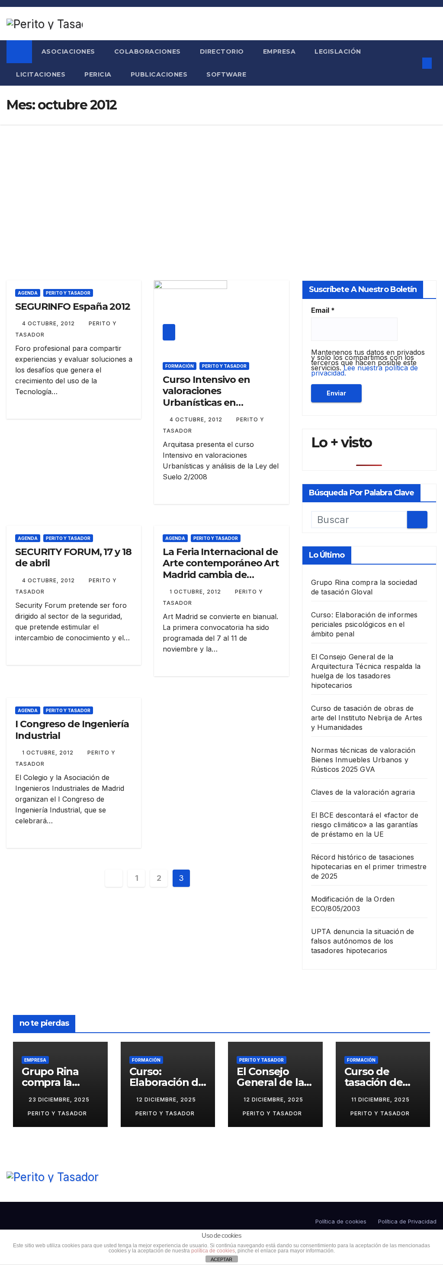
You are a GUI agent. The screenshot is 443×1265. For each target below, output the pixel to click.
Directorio (222, 51)
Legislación (338, 51)
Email (323, 310)
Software (226, 74)
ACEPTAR (221, 1259)
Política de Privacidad (407, 1221)
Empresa (279, 51)
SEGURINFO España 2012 (72, 306)
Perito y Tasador (68, 292)
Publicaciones (159, 74)
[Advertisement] (221, 189)
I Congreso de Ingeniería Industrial (72, 729)
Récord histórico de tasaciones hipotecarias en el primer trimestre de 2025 (369, 866)
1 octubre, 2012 (196, 591)
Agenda (28, 292)
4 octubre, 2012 (49, 323)
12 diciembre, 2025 (166, 1099)
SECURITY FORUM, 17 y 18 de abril (73, 557)
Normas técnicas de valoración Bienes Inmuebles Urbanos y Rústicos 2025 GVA (363, 760)
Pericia (98, 74)
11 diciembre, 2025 (380, 1099)
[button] (410, 63)
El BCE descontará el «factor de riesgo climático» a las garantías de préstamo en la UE (364, 824)
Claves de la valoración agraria (363, 792)
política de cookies (213, 1251)
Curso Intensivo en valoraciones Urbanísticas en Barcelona (206, 397)
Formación (179, 366)
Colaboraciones (147, 51)
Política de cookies (340, 1221)
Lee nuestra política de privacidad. (364, 370)
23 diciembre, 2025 (59, 1099)
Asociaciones (68, 51)
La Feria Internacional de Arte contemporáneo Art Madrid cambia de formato (221, 569)
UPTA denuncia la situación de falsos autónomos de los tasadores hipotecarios (362, 941)
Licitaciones (40, 74)
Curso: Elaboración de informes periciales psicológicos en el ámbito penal (364, 624)
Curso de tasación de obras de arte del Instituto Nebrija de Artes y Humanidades (367, 718)
